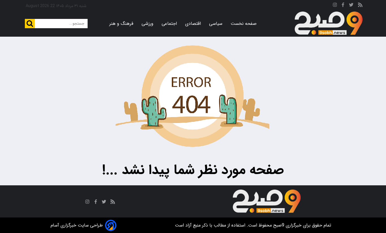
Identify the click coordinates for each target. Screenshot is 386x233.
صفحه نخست (244, 23)
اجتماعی (169, 23)
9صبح (278, 225)
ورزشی (147, 23)
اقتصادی (193, 23)
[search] (30, 23)
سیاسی (215, 23)
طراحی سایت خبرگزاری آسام (77, 225)
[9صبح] (329, 23)
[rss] (360, 5)
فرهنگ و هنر (121, 23)
